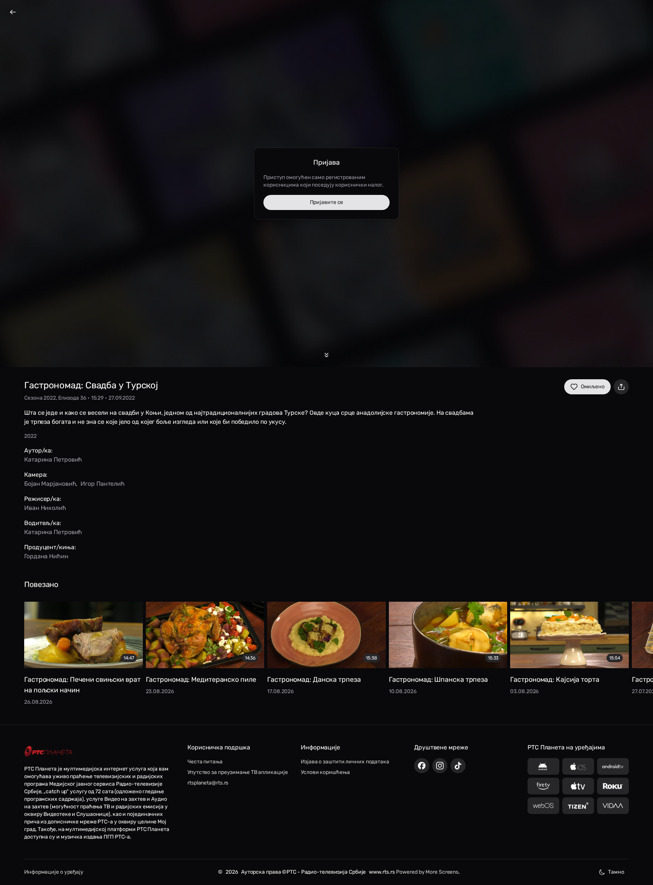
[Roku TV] (613, 786)
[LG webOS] (543, 805)
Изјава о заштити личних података (345, 761)
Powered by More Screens (427, 872)
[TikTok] (458, 765)
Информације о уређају (54, 872)
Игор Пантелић (102, 483)
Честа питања (205, 761)
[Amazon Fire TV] (543, 786)
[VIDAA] (613, 805)
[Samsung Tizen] (578, 805)
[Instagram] (439, 765)
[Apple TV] (578, 786)
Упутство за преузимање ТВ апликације (237, 772)
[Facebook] (421, 765)
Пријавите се (327, 202)
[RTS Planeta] (48, 751)
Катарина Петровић (53, 459)
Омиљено (593, 386)
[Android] (543, 766)
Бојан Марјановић (50, 483)
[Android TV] (613, 766)
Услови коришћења (325, 772)
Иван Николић (45, 507)
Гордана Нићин (46, 556)
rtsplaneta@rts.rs (207, 783)
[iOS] (578, 766)
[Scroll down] (326, 355)
